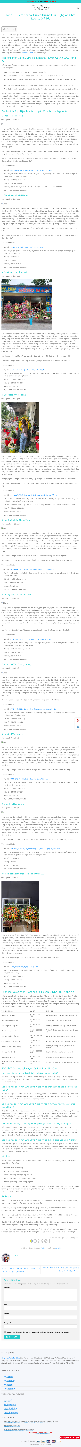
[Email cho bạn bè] (42, 1241)
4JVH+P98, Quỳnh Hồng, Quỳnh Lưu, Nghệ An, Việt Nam (31, 639)
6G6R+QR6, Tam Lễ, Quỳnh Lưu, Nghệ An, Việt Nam (29, 779)
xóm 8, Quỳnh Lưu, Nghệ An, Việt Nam (24, 967)
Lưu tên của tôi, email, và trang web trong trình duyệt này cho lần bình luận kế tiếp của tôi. (38, 1332)
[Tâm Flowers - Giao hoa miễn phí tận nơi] (40, 7)
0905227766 (71, 1437)
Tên (6, 1304)
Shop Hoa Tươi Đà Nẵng (10, 1358)
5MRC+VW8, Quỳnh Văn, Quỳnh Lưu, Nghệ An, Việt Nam (31, 170)
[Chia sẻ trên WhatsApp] (31, 1241)
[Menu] (2, 7)
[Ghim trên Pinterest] (46, 1241)
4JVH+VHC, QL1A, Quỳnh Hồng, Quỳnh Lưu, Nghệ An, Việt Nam (33, 709)
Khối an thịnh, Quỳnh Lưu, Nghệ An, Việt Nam (26, 247)
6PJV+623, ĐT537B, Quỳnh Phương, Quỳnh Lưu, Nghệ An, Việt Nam (35, 849)
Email (6, 1313)
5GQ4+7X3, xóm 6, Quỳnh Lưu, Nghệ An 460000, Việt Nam (32, 569)
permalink (58, 1248)
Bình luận (7, 1287)
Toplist (43, 1248)
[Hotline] (78, 721)
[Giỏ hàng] (78, 7)
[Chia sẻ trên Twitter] (38, 1241)
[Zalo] (78, 726)
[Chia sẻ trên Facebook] (35, 1241)
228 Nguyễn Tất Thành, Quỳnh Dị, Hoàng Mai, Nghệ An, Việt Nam (34, 495)
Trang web (7, 1323)
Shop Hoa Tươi (27, 53)
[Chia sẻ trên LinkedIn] (49, 1241)
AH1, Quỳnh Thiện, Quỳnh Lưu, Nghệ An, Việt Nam (28, 370)
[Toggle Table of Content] (13, 29)
